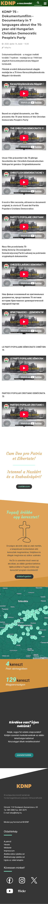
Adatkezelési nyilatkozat (14, 854)
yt (5, 889)
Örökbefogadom (24, 576)
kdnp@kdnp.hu (16, 813)
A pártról (7, 841)
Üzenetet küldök (24, 755)
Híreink (7, 844)
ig (17, 878)
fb (5, 878)
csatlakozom (24, 486)
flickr (19, 889)
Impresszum (9, 851)
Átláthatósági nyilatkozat (14, 857)
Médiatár (8, 848)
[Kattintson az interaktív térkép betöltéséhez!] (24, 623)
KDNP (24, 786)
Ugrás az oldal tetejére (13, 860)
